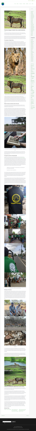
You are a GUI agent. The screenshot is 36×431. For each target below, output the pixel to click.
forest (32, 78)
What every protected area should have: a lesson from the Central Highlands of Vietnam (22, 410)
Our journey (20, 3)
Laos (31, 50)
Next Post (27, 415)
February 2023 (32, 24)
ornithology (32, 93)
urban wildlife (33, 106)
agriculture (33, 63)
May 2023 (32, 21)
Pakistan (32, 54)
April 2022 (32, 35)
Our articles (24, 3)
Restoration (32, 103)
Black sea (33, 66)
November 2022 (32, 27)
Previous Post (3, 415)
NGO (33, 92)
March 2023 (32, 23)
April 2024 (32, 12)
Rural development (32, 105)
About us (18, 3)
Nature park (31, 92)
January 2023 (32, 25)
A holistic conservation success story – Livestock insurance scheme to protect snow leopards (15, 410)
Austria (31, 40)
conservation (33, 68)
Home (15, 3)
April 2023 (32, 22)
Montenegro (32, 52)
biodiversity (32, 65)
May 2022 (32, 34)
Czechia (31, 44)
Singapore (32, 56)
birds (31, 66)
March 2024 (32, 13)
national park (32, 87)
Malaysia (32, 51)
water (31, 107)
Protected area (32, 96)
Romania (32, 55)
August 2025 (32, 11)
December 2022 (32, 26)
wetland (34, 107)
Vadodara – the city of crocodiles (7, 409)
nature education (32, 90)
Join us (30, 3)
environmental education (32, 75)
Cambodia (32, 43)
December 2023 (32, 15)
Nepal (31, 53)
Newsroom (27, 3)
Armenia (31, 39)
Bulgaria (32, 42)
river (31, 104)
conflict (31, 67)
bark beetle (33, 64)
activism (31, 63)
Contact (32, 3)
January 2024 (32, 14)
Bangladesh (32, 41)
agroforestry (31, 64)
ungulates (31, 106)
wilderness (32, 108)
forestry (31, 79)
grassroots (32, 80)
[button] (34, 3)
